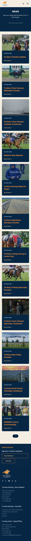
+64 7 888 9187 (7, 499)
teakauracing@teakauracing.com (12, 535)
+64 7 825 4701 (7, 531)
